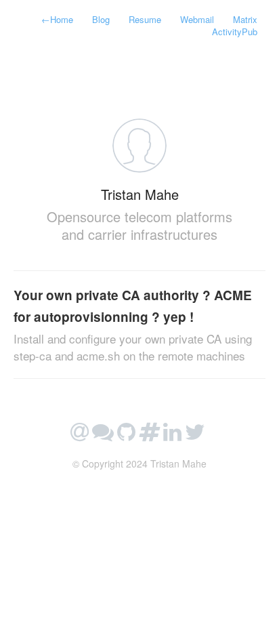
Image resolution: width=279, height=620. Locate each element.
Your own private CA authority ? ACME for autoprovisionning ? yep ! (133, 325)
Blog (101, 19)
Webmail (197, 19)
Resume (145, 19)
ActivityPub (234, 31)
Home (57, 19)
